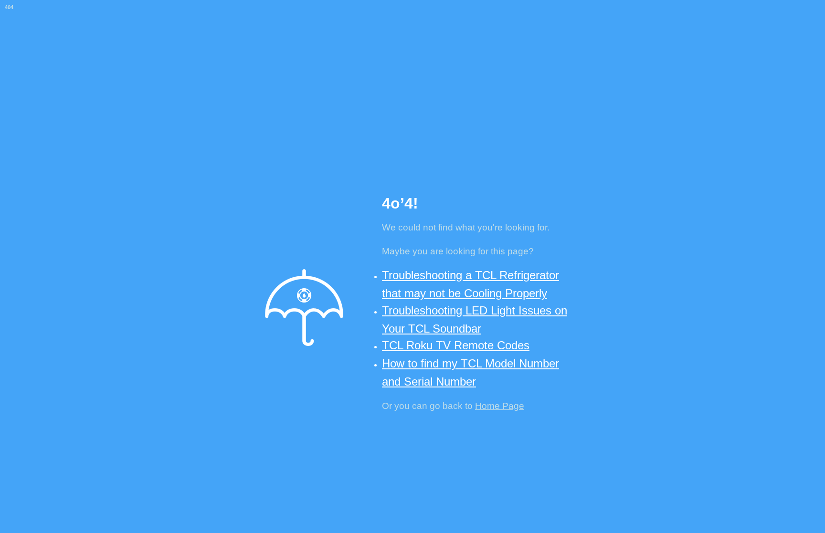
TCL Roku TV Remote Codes (455, 345)
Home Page (499, 406)
